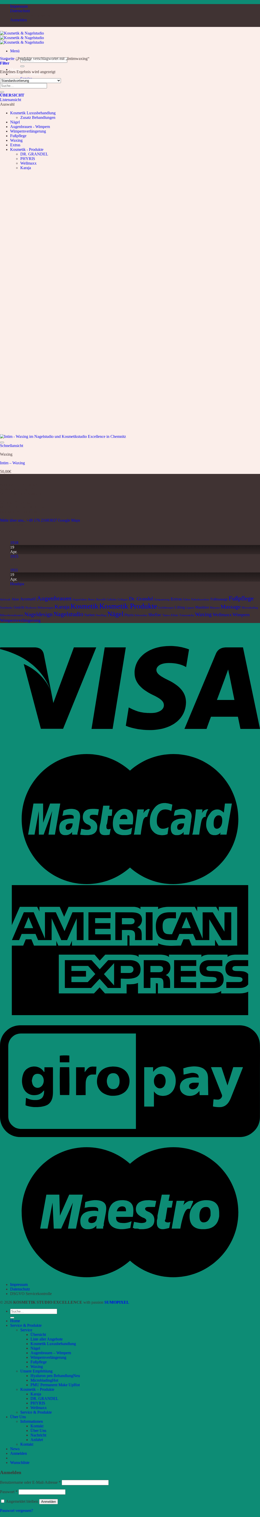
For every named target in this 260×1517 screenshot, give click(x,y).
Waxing (16, 140)
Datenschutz (20, 11)
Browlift (101, 599)
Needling (101, 615)
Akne (15, 599)
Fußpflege (18, 136)
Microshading (250, 607)
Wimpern (241, 614)
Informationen (31, 1421)
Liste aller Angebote (46, 1339)
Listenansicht (10, 100)
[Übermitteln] (22, 66)
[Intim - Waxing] (63, 436)
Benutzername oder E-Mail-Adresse (30, 1482)
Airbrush (5, 599)
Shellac (154, 614)
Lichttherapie (166, 607)
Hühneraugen (46, 607)
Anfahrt (36, 1440)
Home (15, 1321)
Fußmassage (219, 599)
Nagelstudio (68, 614)
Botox (91, 599)
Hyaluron (31, 607)
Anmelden (48, 1502)
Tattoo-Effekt (170, 615)
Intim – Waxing (12, 463)
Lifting (180, 607)
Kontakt (36, 1426)
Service (26, 1330)
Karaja (25, 168)
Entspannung (162, 599)
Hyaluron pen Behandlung (51, 1376)
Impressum (19, 6)
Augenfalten (80, 599)
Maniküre (202, 607)
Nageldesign (38, 614)
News (15, 1449)
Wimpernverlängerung (28, 131)
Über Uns (18, 1417)
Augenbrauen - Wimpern (30, 126)
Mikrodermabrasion (11, 615)
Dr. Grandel (141, 598)
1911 (14, 570)
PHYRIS (27, 158)
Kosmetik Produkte (128, 606)
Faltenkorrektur (200, 599)
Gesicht (19, 607)
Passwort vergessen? (16, 1510)
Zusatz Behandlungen (37, 117)
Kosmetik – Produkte (37, 1389)
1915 (14, 556)
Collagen (123, 599)
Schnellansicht (11, 445)
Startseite (7, 58)
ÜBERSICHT (12, 95)
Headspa (17, 584)
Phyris (129, 615)
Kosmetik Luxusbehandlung (33, 113)
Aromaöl (28, 599)
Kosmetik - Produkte (26, 149)
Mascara (215, 607)
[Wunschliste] (2, 442)
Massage (231, 606)
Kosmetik (84, 606)
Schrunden (141, 615)
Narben (89, 615)
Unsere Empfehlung (36, 1371)
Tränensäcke (186, 615)
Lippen (190, 607)
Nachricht (38, 1435)
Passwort (9, 1492)
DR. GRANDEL (34, 154)
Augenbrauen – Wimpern (50, 1353)
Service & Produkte (26, 1325)
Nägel (15, 122)
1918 (14, 542)
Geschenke (6, 607)
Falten (186, 599)
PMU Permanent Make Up (52, 1385)
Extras (15, 145)
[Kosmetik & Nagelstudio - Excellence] (22, 37)
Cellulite (112, 599)
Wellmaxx (28, 163)
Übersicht (38, 1334)
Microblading (41, 1380)
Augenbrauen (54, 598)
